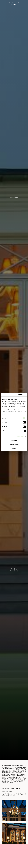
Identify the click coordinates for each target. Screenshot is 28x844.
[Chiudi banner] (25, 394)
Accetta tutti (14, 440)
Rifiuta (14, 448)
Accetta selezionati (14, 444)
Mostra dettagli (20, 436)
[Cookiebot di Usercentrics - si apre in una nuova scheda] (17, 394)
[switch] (24, 422)
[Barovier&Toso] (14, 3)
